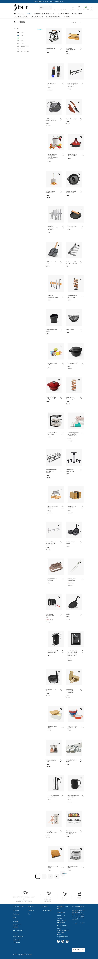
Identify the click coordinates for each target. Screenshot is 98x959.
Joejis (19, 954)
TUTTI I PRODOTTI (18, 13)
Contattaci (16, 910)
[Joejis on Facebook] (58, 941)
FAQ (14, 917)
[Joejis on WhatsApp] (63, 941)
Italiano (77, 950)
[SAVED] (79, 7)
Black (22, 32)
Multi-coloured (25, 51)
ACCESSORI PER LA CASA (53, 16)
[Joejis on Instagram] (67, 941)
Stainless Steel (25, 46)
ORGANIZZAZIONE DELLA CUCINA (44, 13)
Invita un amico (47, 910)
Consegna (16, 914)
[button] (54, 45)
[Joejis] (20, 7)
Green (22, 38)
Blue (22, 35)
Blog (29, 914)
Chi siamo (31, 910)
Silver (22, 43)
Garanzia (15, 921)
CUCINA (29, 13)
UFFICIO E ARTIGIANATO (20, 16)
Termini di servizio (18, 936)
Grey (22, 40)
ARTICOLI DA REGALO (37, 16)
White (22, 49)
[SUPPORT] (73, 7)
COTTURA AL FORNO (63, 13)
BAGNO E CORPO (77, 13)
